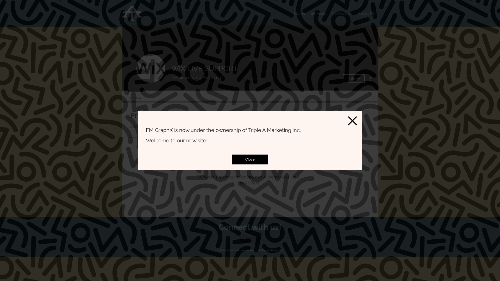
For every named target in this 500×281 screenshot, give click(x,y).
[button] (250, 159)
